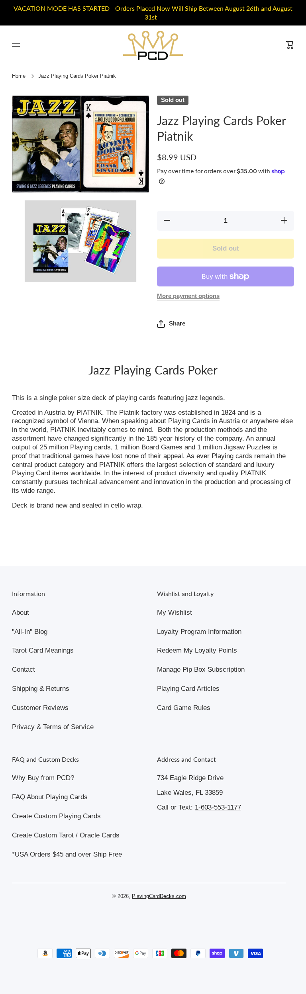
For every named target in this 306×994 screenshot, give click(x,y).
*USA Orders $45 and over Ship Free (67, 854)
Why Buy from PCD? (43, 778)
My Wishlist (174, 612)
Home (19, 76)
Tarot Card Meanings (43, 650)
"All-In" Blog (29, 631)
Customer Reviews (40, 708)
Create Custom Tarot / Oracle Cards (66, 835)
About (20, 612)
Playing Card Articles (188, 688)
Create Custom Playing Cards (56, 816)
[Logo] (153, 45)
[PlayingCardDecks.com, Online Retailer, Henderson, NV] (149, 919)
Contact (23, 669)
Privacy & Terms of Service (53, 727)
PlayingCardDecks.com (159, 896)
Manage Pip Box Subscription (201, 669)
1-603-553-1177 (218, 807)
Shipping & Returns (40, 688)
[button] (171, 324)
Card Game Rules (183, 708)
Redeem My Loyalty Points (197, 650)
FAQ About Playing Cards (50, 797)
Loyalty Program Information (199, 631)
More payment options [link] (188, 296)
